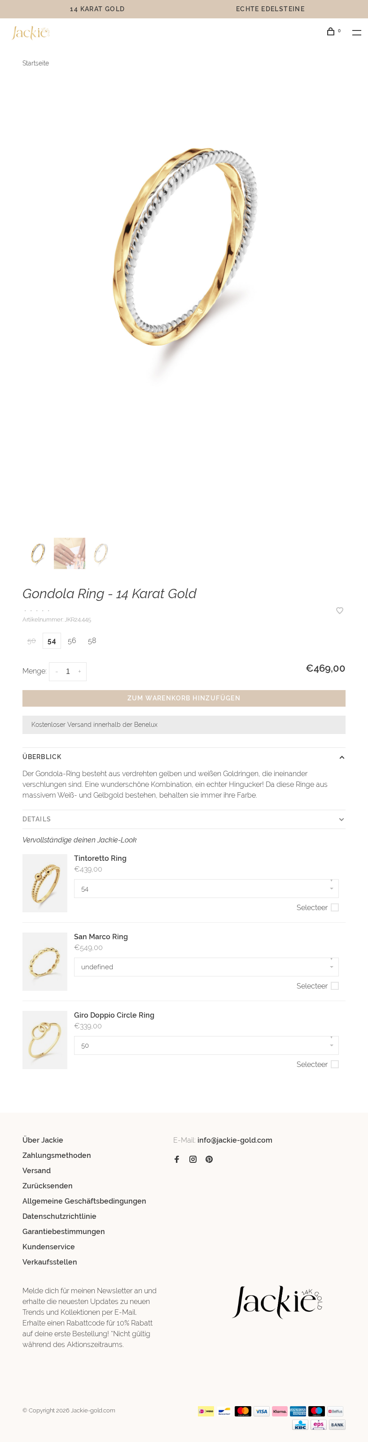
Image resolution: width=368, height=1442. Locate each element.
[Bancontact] (224, 1414)
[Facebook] (176, 1160)
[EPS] (319, 1427)
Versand (36, 1170)
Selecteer (312, 907)
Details (36, 819)
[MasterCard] (243, 1414)
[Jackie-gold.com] (277, 1302)
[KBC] (300, 1427)
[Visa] (262, 1414)
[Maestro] (316, 1414)
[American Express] (298, 1414)
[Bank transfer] (337, 1427)
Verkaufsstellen (49, 1262)
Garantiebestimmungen (63, 1231)
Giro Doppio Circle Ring (114, 1015)
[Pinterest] (209, 1160)
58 (92, 640)
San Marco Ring (101, 937)
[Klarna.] (280, 1414)
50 (31, 640)
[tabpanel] (184, 247)
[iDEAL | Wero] (206, 1414)
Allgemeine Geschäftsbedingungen (84, 1201)
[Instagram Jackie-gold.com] (193, 1160)
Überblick (41, 756)
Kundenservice (48, 1247)
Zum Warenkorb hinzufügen (184, 698)
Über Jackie (42, 1140)
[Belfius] (335, 1414)
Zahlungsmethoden (56, 1155)
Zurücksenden (47, 1186)
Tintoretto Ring (100, 858)
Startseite (35, 63)
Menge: (34, 671)
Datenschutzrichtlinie (59, 1216)
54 (52, 640)
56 (72, 640)
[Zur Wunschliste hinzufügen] (339, 611)
